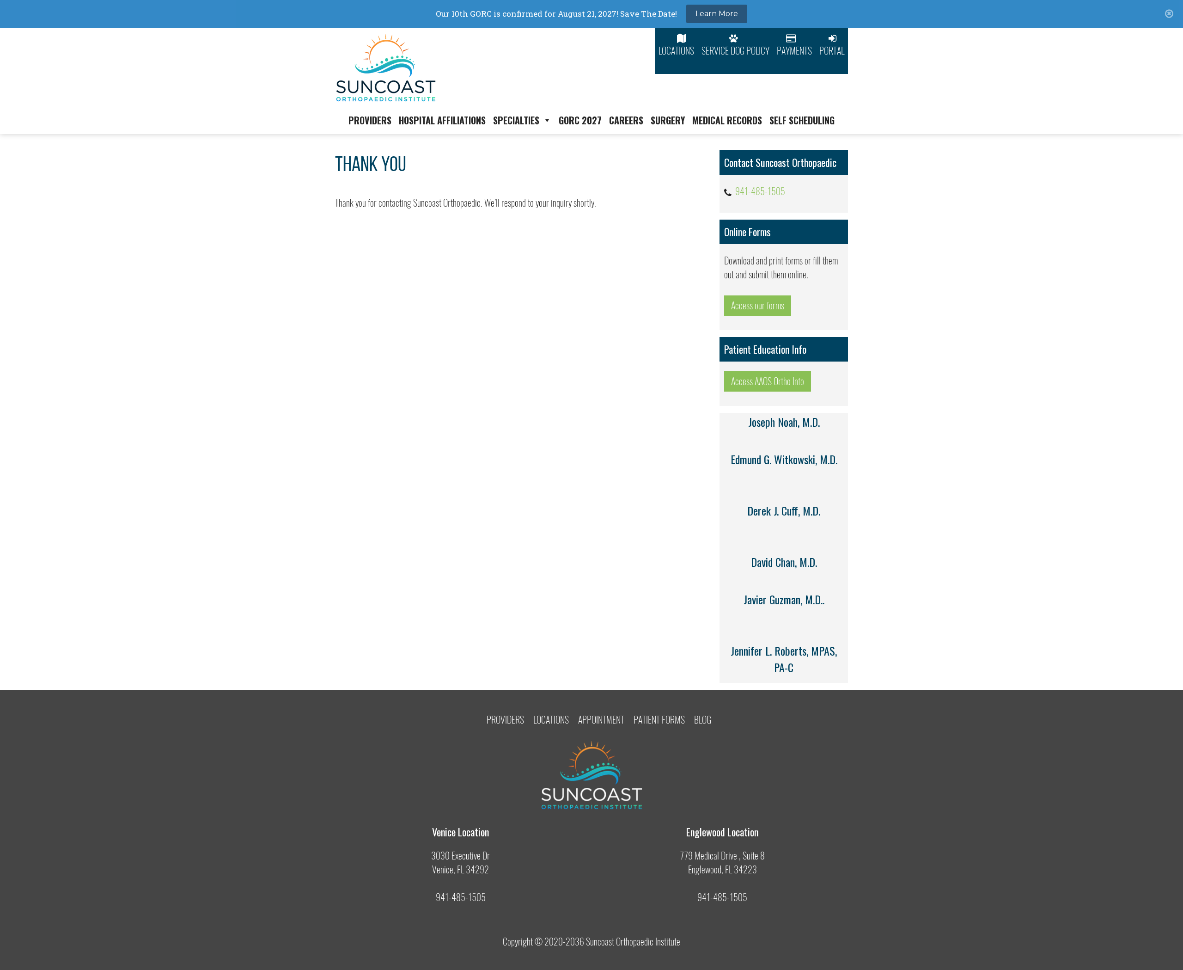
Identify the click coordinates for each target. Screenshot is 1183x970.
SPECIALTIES (516, 120)
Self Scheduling (802, 120)
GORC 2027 (580, 120)
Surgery (668, 120)
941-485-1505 (760, 191)
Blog (702, 719)
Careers (626, 120)
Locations (676, 50)
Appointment (601, 719)
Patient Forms (659, 719)
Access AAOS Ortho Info (767, 381)
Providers (369, 120)
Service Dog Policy (735, 50)
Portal (831, 50)
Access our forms (757, 305)
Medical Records (727, 120)
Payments (794, 50)
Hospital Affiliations (442, 120)
